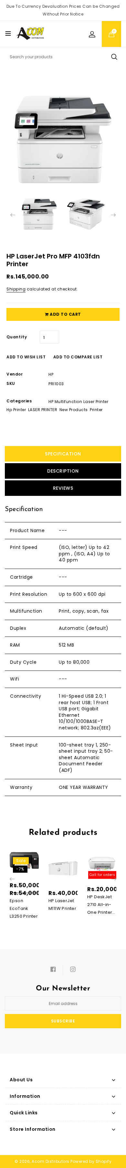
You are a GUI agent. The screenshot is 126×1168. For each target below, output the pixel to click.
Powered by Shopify (90, 1161)
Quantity (16, 337)
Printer (96, 409)
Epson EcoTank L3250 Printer (24, 908)
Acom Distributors (50, 1161)
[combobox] (63, 57)
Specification (63, 454)
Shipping (16, 289)
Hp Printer (16, 409)
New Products (73, 409)
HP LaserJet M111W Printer (62, 904)
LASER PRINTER (43, 409)
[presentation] (12, 215)
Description (63, 471)
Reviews (63, 488)
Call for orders (102, 874)
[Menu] (8, 33)
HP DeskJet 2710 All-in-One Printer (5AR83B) (99, 905)
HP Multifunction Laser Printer (78, 401)
